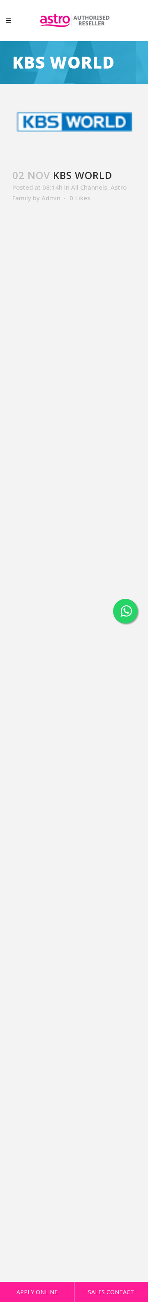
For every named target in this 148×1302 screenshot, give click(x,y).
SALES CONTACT (111, 1292)
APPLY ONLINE (37, 1292)
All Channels (89, 187)
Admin (51, 198)
